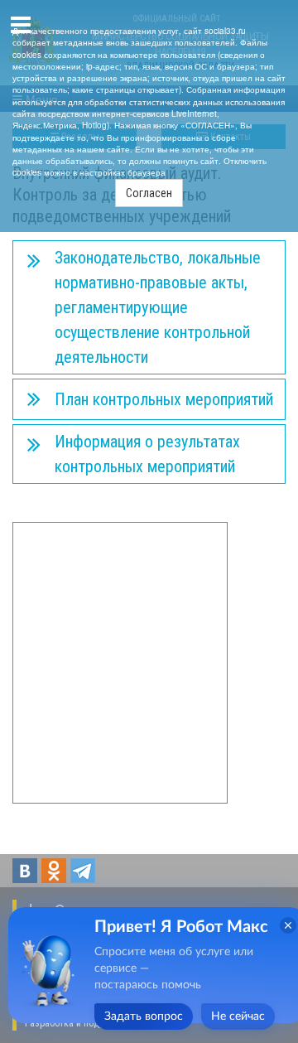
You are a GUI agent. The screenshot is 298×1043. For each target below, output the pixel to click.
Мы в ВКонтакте (24, 870)
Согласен (149, 193)
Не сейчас (238, 1016)
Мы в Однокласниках (53, 870)
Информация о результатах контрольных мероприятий (147, 454)
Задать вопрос (143, 1016)
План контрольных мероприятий (164, 399)
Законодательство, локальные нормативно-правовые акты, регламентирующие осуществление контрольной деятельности (158, 307)
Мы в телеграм (82, 870)
